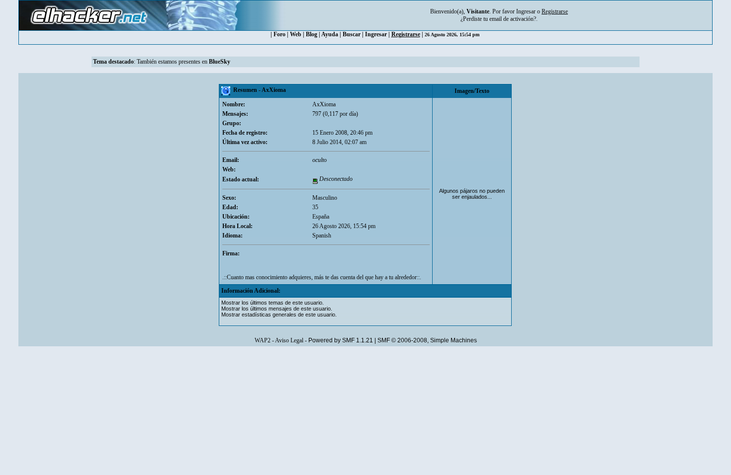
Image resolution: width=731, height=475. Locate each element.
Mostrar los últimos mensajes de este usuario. (276, 309)
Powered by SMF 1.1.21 (340, 340)
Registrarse (405, 34)
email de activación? (512, 18)
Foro (279, 34)
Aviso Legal (289, 340)
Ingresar (526, 11)
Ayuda (329, 34)
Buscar (352, 34)
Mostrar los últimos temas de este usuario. (272, 303)
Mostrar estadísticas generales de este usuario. (279, 314)
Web (295, 34)
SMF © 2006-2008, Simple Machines (427, 340)
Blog (311, 34)
